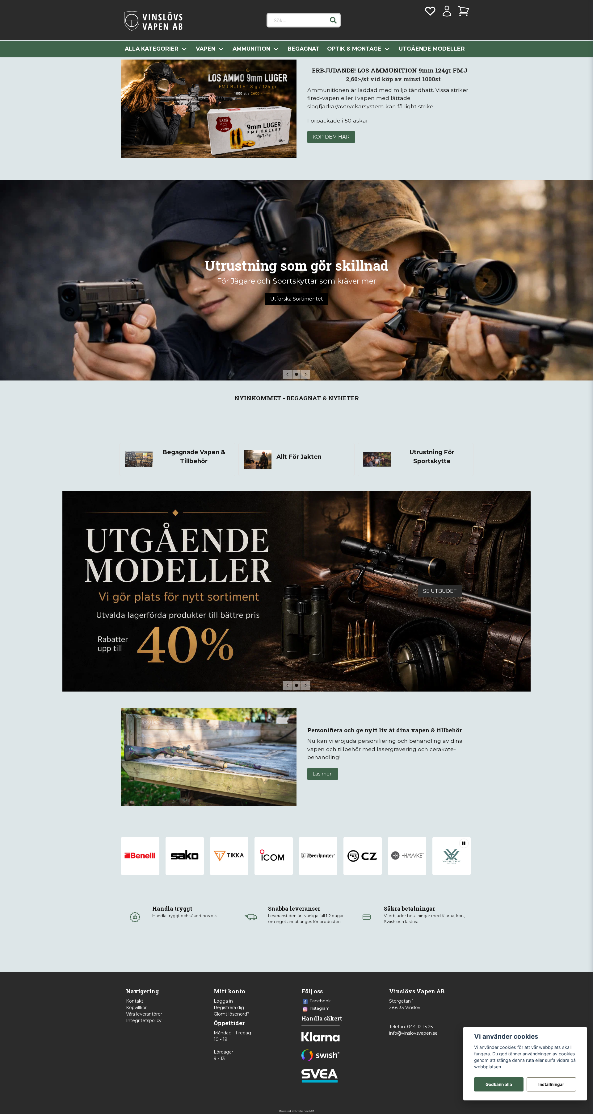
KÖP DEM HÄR (331, 137)
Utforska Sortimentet (296, 299)
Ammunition (251, 48)
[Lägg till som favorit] (430, 11)
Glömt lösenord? (232, 1014)
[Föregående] (287, 374)
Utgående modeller (432, 48)
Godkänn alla (499, 1084)
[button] (333, 20)
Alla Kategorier (152, 48)
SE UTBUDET (440, 591)
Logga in (223, 1001)
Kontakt (134, 1001)
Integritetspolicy (144, 1020)
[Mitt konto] (447, 11)
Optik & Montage (354, 48)
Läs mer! (323, 774)
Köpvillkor (136, 1007)
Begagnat (304, 48)
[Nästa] (305, 374)
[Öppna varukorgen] (463, 11)
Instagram (320, 1008)
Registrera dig (229, 1007)
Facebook (320, 1000)
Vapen (205, 48)
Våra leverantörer (144, 1014)
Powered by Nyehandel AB (296, 1110)
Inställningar (551, 1084)
